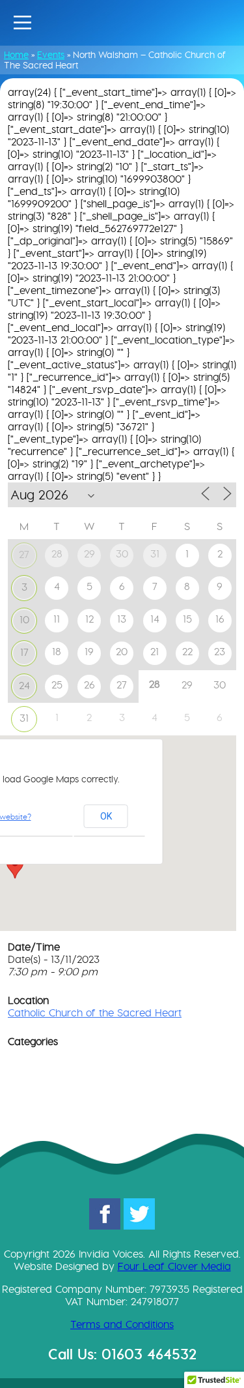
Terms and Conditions (122, 1324)
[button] (15, 866)
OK (106, 816)
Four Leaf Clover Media (174, 1266)
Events (50, 55)
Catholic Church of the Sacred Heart (95, 1013)
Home (16, 55)
